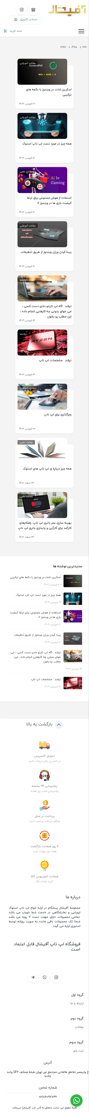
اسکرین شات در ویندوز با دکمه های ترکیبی (49, 92)
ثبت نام (78, 1050)
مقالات (79, 1027)
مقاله (63, 47)
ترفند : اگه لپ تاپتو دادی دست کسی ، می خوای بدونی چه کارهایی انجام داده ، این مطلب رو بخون (46, 311)
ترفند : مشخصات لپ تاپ (55, 360)
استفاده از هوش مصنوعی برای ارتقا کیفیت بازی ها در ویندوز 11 (49, 200)
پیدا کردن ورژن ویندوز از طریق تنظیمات (46, 252)
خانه (84, 47)
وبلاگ (74, 47)
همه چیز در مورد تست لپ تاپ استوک (47, 143)
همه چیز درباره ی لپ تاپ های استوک (47, 468)
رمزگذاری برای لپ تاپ (58, 414)
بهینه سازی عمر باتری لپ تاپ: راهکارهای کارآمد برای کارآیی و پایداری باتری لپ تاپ (45, 525)
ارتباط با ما (77, 1003)
